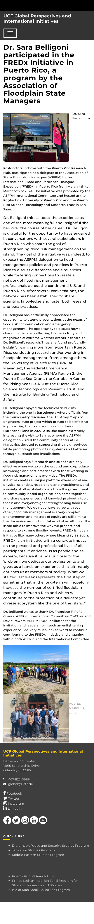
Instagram (16, 804)
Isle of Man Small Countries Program (41, 890)
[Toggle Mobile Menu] (89, 5)
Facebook (14, 793)
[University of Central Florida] (33, 5)
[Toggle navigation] (10, 33)
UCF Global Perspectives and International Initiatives (37, 18)
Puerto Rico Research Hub (33, 876)
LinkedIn (15, 809)
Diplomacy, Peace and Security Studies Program (50, 846)
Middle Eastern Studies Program (38, 855)
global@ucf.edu (20, 784)
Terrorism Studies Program (33, 850)
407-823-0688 (19, 779)
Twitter (13, 798)
